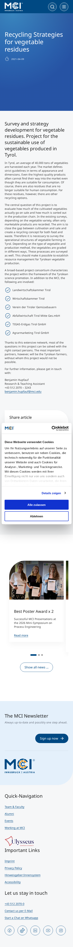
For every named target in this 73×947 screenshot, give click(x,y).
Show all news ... (36, 667)
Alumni (9, 814)
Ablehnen (36, 516)
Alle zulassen (36, 504)
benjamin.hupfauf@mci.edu (23, 391)
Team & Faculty (14, 807)
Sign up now (49, 738)
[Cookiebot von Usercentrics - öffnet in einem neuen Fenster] (52, 428)
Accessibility (13, 882)
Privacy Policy (13, 868)
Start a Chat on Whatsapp (21, 918)
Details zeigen (51, 493)
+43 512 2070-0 (14, 904)
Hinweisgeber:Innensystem (22, 875)
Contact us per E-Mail (19, 911)
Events (9, 821)
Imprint (10, 861)
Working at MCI (15, 828)
